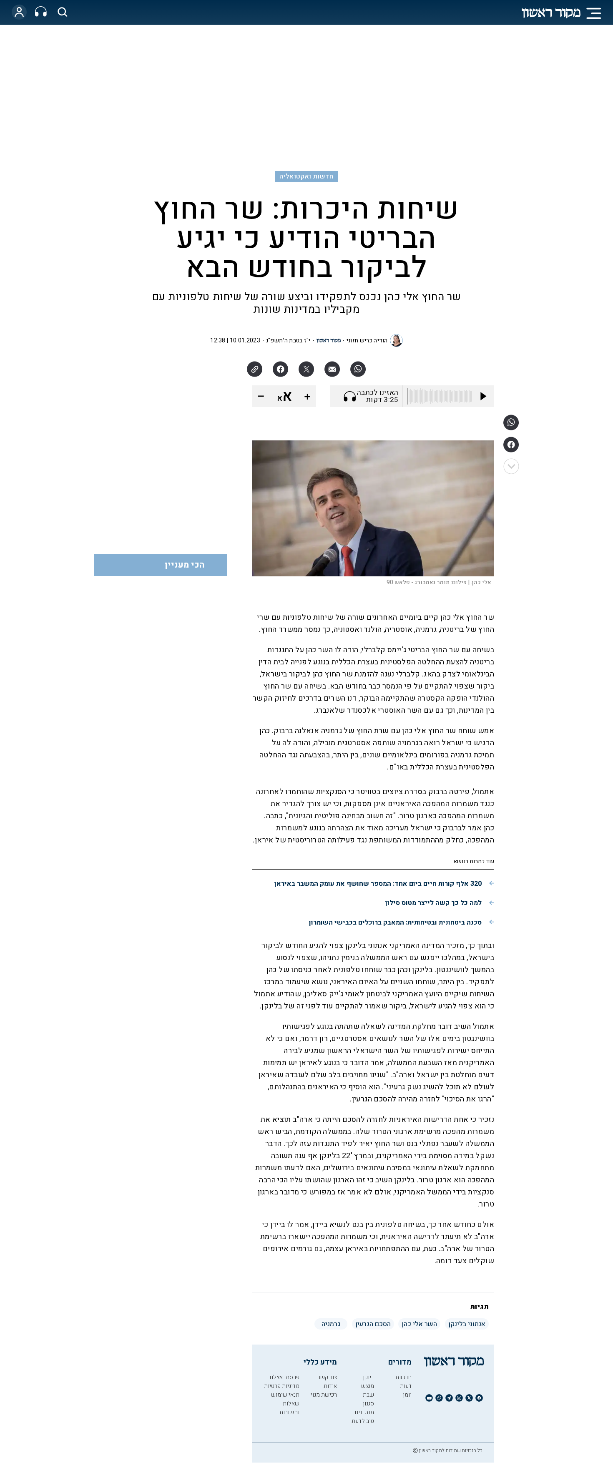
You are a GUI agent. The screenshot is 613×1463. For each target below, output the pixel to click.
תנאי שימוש (285, 1394)
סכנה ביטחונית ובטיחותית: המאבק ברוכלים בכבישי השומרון (395, 923)
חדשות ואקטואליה (306, 176)
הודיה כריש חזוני (367, 340)
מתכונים (364, 1412)
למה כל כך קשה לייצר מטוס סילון (433, 903)
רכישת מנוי (324, 1394)
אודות (330, 1386)
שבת (368, 1394)
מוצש (367, 1386)
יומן (407, 1394)
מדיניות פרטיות (281, 1386)
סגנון (368, 1403)
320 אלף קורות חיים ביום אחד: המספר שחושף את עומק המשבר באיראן (378, 884)
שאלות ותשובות (289, 1408)
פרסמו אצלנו (284, 1377)
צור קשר (327, 1377)
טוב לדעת (363, 1421)
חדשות (403, 1377)
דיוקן (368, 1377)
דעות (406, 1386)
